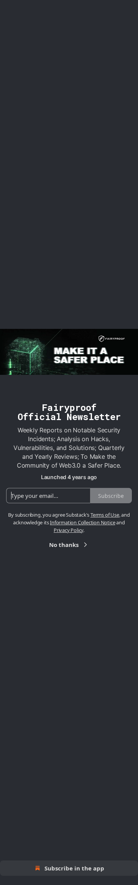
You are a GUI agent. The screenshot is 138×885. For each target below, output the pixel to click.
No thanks (64, 544)
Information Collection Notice (82, 522)
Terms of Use (104, 514)
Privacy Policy (68, 530)
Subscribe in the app (74, 868)
